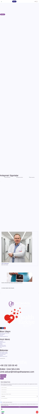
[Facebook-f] (3, 328)
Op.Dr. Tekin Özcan (5, 263)
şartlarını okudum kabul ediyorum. (6, 402)
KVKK (2, 402)
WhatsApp (3, 411)
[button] (0, 181)
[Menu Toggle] (35, 1)
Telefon (3, 413)
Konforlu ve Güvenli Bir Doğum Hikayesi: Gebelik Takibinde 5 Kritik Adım (12, 282)
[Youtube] (5, 328)
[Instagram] (1, 328)
